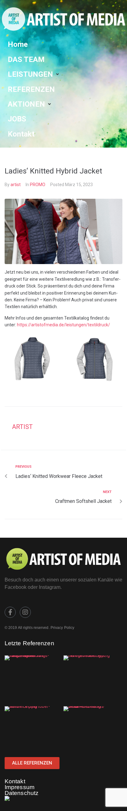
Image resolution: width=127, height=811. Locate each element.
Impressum (20, 787)
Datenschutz (22, 793)
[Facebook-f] (10, 612)
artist (15, 184)
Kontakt (15, 781)
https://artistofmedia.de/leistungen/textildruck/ (63, 324)
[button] (34, 74)
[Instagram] (25, 612)
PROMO (37, 184)
